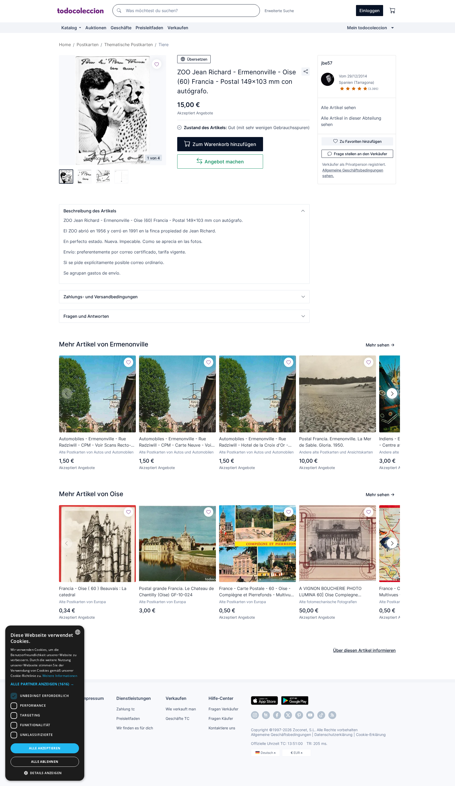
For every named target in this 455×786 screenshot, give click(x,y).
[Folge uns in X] (288, 715)
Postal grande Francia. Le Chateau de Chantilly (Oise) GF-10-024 (176, 591)
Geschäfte (121, 27)
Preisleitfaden (149, 27)
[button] (184, 211)
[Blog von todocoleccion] (332, 715)
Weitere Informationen (59, 675)
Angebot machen (224, 161)
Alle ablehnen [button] (44, 761)
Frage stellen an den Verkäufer (360, 154)
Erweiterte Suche (279, 10)
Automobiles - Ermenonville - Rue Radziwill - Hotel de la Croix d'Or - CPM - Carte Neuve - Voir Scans (253, 442)
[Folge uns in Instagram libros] (266, 715)
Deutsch (267, 753)
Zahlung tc (125, 709)
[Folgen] (156, 64)
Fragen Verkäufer (223, 709)
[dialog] (44, 703)
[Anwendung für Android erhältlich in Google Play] (294, 700)
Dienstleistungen (133, 698)
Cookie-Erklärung (371, 734)
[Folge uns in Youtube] (310, 715)
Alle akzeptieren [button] (44, 748)
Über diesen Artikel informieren (364, 650)
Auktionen (95, 27)
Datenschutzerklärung (333, 734)
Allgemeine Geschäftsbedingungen (281, 734)
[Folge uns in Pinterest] (299, 715)
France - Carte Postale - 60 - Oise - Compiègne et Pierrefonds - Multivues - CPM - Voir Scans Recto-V (257, 592)
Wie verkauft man (181, 709)
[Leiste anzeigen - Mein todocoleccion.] (392, 27)
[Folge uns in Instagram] (255, 715)
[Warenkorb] (392, 10)
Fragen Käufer (221, 718)
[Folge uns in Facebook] (277, 715)
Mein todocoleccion (367, 27)
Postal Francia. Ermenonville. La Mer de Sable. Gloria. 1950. (335, 442)
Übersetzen (197, 59)
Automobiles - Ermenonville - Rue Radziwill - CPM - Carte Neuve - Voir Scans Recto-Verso (176, 442)
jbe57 (326, 63)
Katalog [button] (69, 27)
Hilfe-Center (221, 698)
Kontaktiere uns (222, 728)
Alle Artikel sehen (338, 107)
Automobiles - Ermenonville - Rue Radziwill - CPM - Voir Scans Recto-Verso (95, 442)
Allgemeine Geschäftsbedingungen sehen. (352, 173)
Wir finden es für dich (134, 728)
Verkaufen (177, 27)
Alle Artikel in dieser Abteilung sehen (351, 121)
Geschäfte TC (177, 718)
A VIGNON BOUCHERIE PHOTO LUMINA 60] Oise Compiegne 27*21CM (330, 592)
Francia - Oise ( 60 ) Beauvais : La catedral (92, 591)
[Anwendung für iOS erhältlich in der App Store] (264, 700)
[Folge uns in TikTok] (321, 715)
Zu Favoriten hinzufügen (361, 141)
